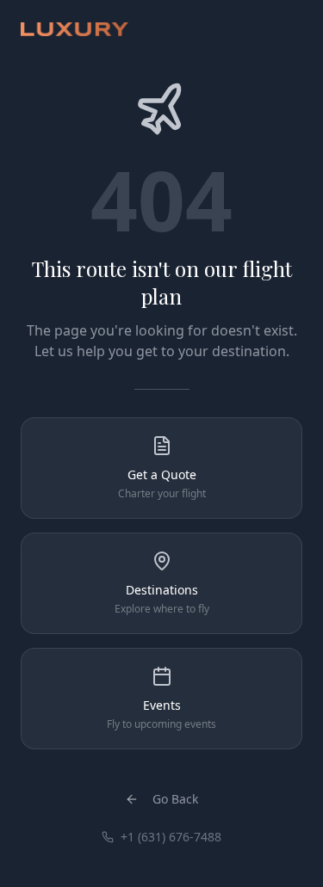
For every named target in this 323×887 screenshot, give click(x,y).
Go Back (175, 799)
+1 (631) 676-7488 (171, 836)
